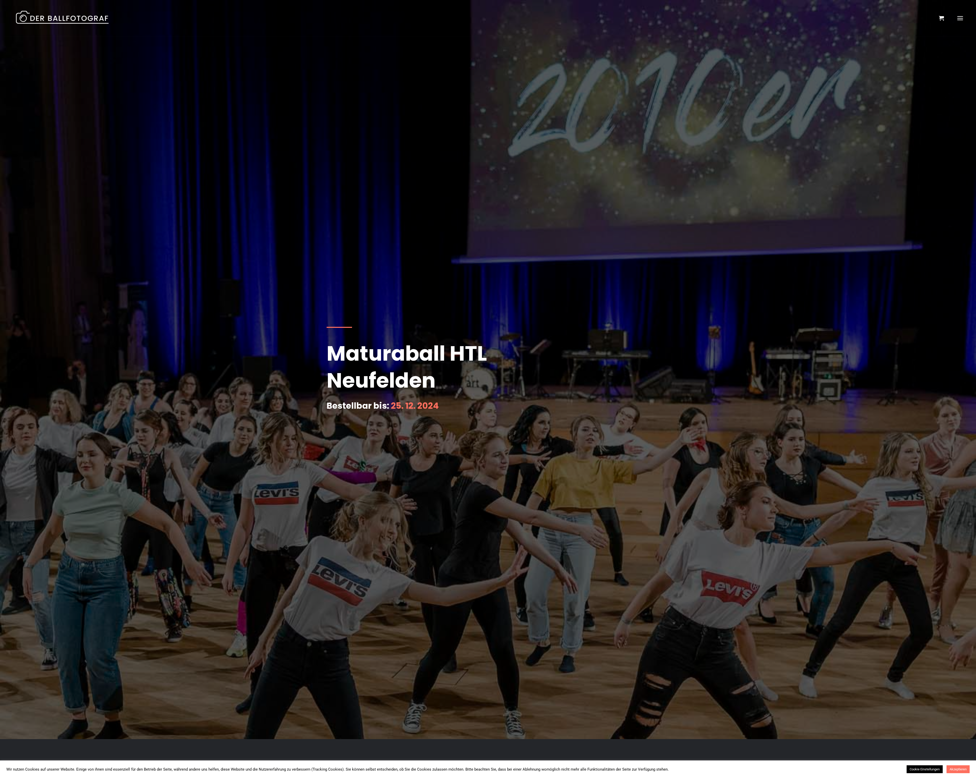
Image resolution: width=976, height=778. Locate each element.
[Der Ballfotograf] (67, 18)
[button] (941, 18)
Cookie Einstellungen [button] (925, 769)
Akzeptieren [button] (958, 769)
